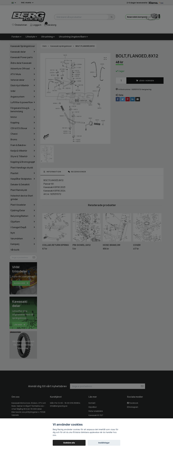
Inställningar (104, 443)
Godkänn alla (69, 443)
